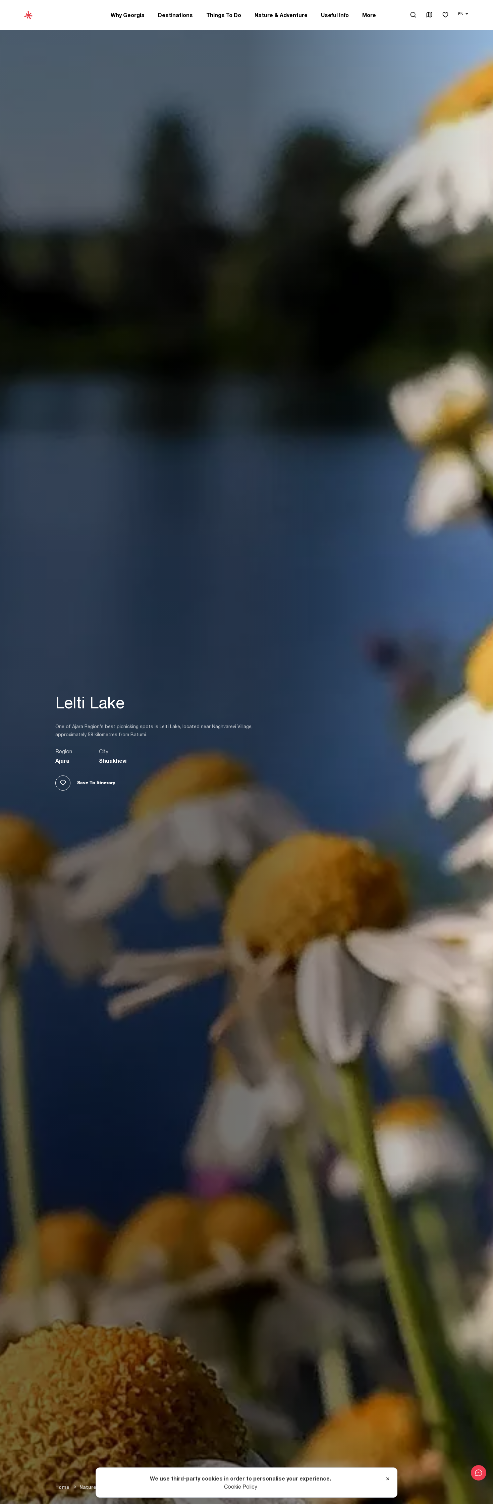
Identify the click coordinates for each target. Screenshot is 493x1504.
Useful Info (335, 15)
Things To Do (223, 15)
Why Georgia (128, 15)
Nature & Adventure (281, 15)
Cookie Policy (240, 1486)
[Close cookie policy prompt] (387, 1479)
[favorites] (445, 15)
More (369, 15)
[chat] (478, 1473)
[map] (429, 15)
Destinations (175, 15)
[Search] (413, 15)
